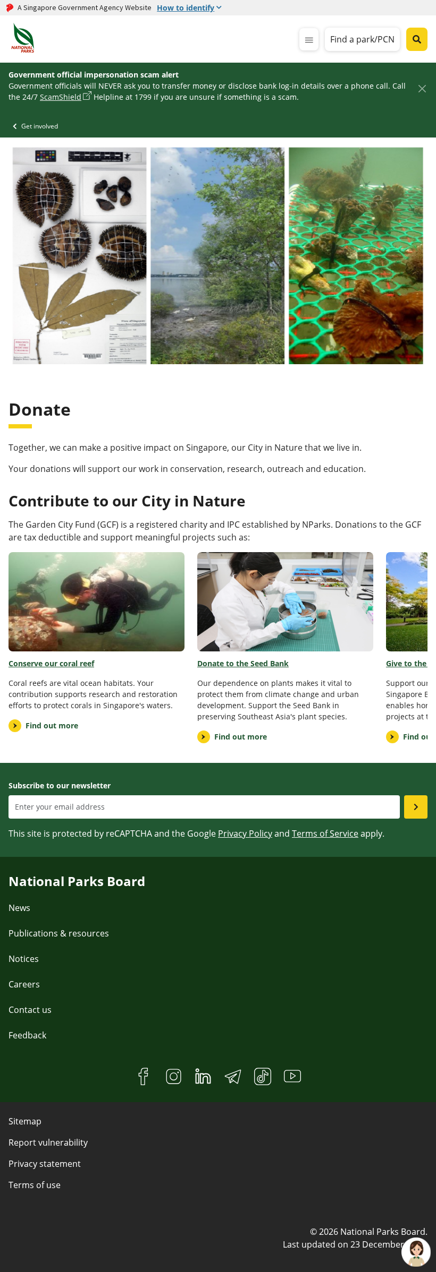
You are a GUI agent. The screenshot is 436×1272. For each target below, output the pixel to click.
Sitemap (25, 1121)
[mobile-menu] (308, 39)
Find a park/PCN (362, 39)
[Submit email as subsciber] (415, 807)
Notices (24, 959)
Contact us (30, 1010)
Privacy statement (45, 1164)
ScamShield (60, 97)
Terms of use (35, 1185)
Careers (24, 984)
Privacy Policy (245, 833)
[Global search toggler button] (416, 39)
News (19, 908)
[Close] (421, 88)
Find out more (52, 725)
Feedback (27, 1035)
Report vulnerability (48, 1142)
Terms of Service (325, 833)
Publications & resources (59, 933)
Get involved (39, 126)
